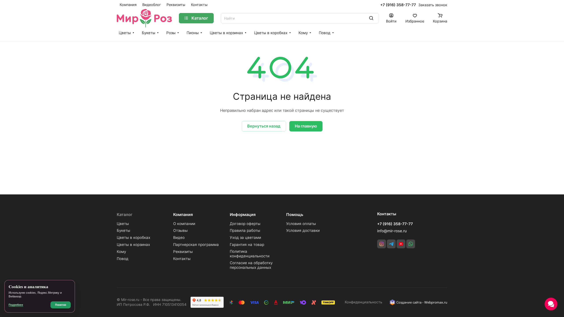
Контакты (182, 258)
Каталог (124, 214)
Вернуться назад (263, 126)
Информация (243, 214)
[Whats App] (410, 244)
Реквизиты (183, 251)
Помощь (294, 214)
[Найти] (371, 18)
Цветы (125, 33)
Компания (183, 214)
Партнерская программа (196, 244)
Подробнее (16, 304)
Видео (179, 237)
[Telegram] (391, 244)
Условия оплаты (301, 223)
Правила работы (245, 230)
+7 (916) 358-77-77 (398, 5)
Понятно (60, 304)
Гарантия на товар (247, 244)
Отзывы (180, 230)
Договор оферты (245, 223)
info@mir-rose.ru (392, 231)
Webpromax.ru (435, 302)
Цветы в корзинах (226, 33)
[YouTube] (401, 244)
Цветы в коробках (271, 33)
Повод (324, 33)
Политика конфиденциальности (249, 253)
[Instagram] (381, 244)
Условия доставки (303, 230)
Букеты (148, 33)
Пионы (193, 33)
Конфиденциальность (363, 302)
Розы (171, 33)
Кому (303, 33)
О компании (184, 223)
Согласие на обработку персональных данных (251, 265)
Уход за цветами (245, 237)
